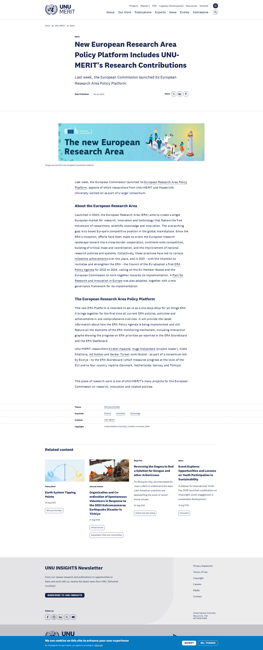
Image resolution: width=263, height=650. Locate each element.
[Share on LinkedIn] (179, 93)
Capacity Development (171, 5)
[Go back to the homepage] (60, 14)
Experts (160, 12)
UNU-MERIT (60, 26)
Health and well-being (145, 513)
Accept (189, 642)
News (172, 12)
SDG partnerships (54, 510)
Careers (197, 584)
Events (184, 12)
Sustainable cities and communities (106, 535)
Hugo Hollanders (143, 349)
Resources (191, 5)
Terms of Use (200, 571)
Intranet (204, 5)
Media (196, 590)
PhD (154, 5)
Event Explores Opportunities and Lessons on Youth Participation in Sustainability (197, 473)
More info (99, 645)
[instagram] (54, 617)
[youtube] (73, 617)
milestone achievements (91, 259)
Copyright (198, 578)
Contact (197, 596)
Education (184, 513)
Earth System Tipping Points (60, 494)
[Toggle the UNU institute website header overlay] (215, 5)
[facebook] (47, 617)
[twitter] (66, 617)
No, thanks (208, 642)
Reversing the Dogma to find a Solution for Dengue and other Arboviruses (154, 471)
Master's (145, 5)
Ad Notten (96, 354)
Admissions (200, 12)
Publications (143, 12)
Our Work (124, 12)
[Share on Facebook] (185, 93)
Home (47, 26)
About (110, 12)
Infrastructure (97, 527)
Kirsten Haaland (120, 349)
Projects (133, 5)
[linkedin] (60, 617)
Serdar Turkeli (120, 354)
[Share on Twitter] (173, 93)
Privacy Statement (203, 565)
